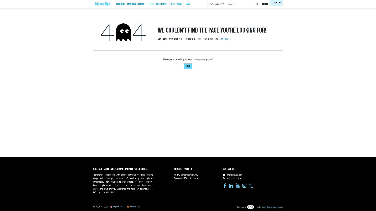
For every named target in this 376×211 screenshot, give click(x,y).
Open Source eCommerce (272, 207)
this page (225, 38)
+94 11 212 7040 (216, 3)
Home (188, 66)
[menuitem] (120, 4)
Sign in (265, 4)
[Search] (257, 4)
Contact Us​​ (276, 2)
